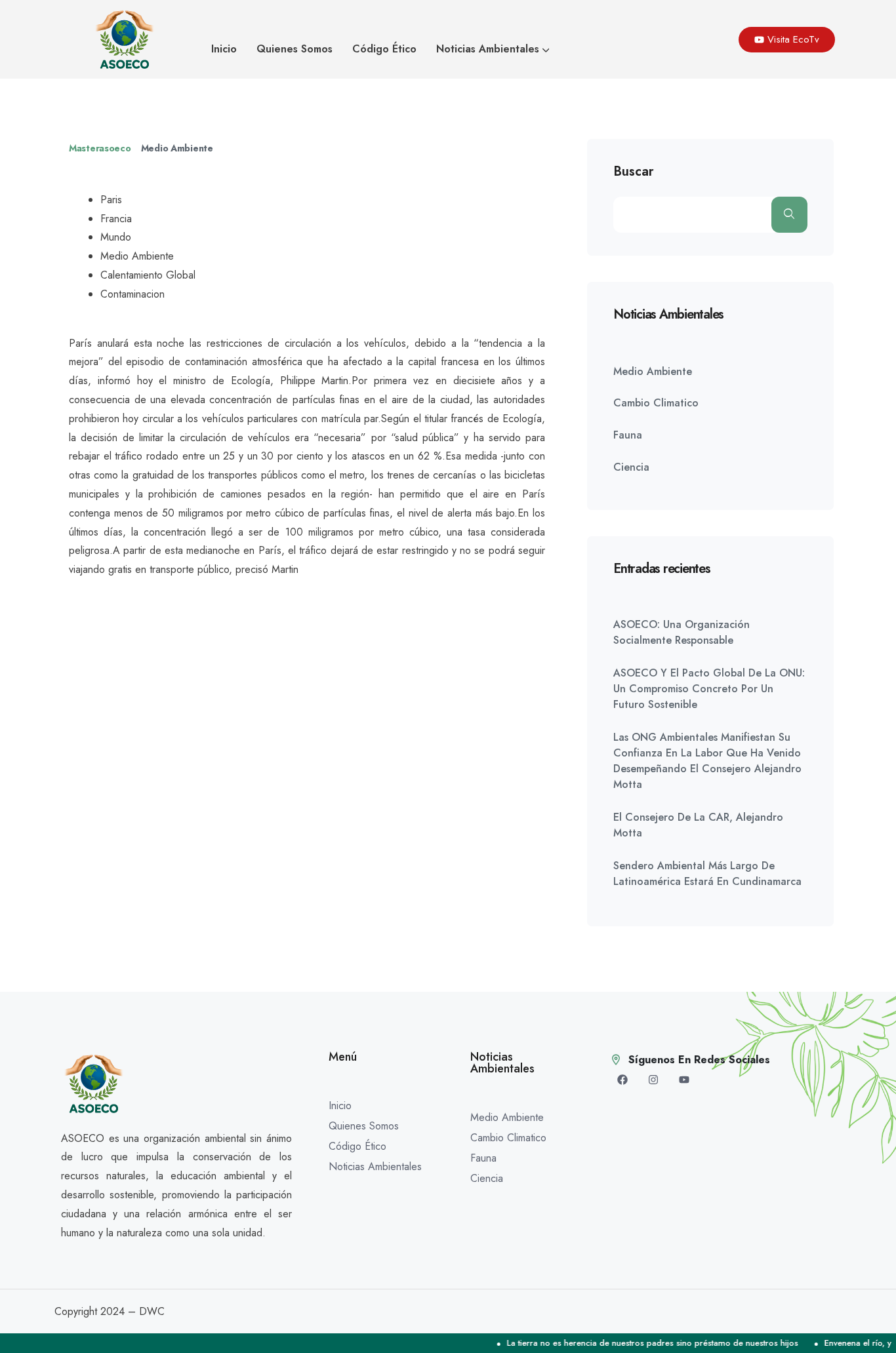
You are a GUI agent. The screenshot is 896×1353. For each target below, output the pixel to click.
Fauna (627, 434)
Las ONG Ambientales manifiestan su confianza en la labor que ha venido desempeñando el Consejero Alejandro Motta (707, 761)
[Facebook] (622, 1079)
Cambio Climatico (656, 402)
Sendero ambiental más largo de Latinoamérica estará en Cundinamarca (707, 873)
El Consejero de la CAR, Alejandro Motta (698, 825)
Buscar (633, 172)
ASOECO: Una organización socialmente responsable (681, 632)
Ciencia (631, 467)
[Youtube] (684, 1079)
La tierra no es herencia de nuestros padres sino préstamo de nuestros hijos (636, 1343)
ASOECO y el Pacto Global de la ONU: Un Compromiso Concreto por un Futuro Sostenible (709, 688)
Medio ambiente (177, 148)
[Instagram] (653, 1079)
